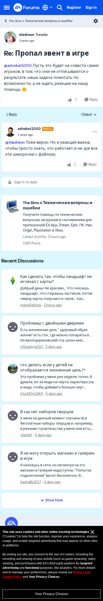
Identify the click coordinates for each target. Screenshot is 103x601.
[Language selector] (47, 7)
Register (74, 7)
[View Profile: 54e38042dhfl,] (13, 369)
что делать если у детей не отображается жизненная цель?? (53, 367)
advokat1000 (29, 128)
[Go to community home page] (27, 7)
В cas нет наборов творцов (46, 411)
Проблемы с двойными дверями (52, 323)
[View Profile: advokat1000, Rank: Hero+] (10, 132)
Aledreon (26, 34)
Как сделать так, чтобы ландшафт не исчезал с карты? (56, 279)
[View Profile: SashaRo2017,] (13, 457)
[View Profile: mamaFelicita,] (13, 280)
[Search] (60, 7)
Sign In (91, 7)
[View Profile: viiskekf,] (13, 416)
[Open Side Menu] (6, 7)
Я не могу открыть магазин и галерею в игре (57, 456)
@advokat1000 (18, 65)
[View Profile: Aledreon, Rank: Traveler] (10, 37)
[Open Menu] (95, 20)
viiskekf (26, 435)
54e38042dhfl (31, 393)
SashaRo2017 (30, 482)
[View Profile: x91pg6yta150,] (13, 327)
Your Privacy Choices (51, 594)
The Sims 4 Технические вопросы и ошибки (40, 21)
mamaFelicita (30, 305)
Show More (54, 500)
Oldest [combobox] (89, 114)
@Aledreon (15, 142)
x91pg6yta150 (31, 347)
